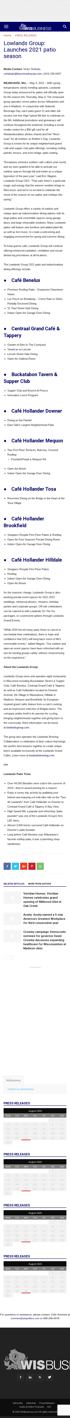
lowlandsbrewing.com (41, 755)
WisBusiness (13, 1080)
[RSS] (39, 1377)
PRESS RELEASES (25, 35)
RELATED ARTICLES (14, 884)
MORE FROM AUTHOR (39, 884)
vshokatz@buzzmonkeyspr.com (23, 73)
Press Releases (46, 1403)
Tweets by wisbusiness (20, 1089)
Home (7, 35)
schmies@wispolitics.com (25, 1318)
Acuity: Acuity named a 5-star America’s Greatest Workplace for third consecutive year (44, 919)
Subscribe (18, 1403)
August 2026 (35, 1110)
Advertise (31, 1403)
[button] (65, 27)
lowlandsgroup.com (17, 727)
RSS (49, 1406)
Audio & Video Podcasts (31, 1406)
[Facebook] (20, 1377)
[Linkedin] (30, 1377)
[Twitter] (49, 1377)
